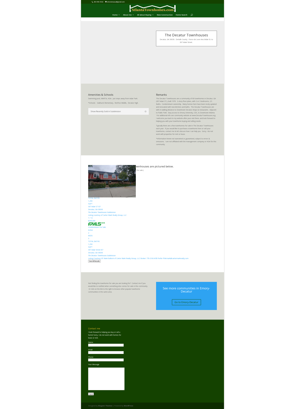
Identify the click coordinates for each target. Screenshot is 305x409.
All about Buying (144, 15)
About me (127, 15)
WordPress (128, 406)
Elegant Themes (105, 406)
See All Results (94, 261)
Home (115, 15)
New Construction (165, 15)
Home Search (181, 15)
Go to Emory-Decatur (186, 302)
